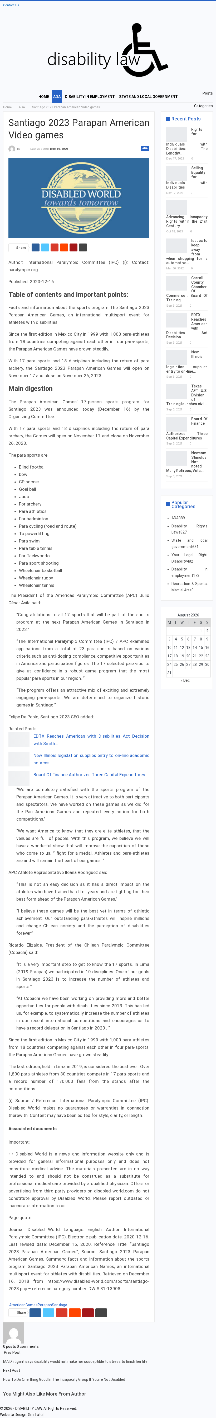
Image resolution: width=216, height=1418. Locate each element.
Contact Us (11, 5)
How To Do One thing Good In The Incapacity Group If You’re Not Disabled (64, 1379)
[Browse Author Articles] (13, 1332)
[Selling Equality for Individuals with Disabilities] (176, 173)
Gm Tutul (35, 1414)
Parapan (45, 1305)
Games (32, 1305)
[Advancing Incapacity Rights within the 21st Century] (176, 207)
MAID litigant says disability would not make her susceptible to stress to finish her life (75, 1361)
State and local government (148, 97)
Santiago (59, 1305)
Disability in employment (90, 97)
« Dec (185, 680)
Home (43, 97)
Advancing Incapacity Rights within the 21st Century (187, 221)
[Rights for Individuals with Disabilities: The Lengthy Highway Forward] (176, 134)
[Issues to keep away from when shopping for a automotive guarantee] (176, 245)
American (17, 1305)
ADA (57, 97)
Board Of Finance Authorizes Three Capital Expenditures (89, 774)
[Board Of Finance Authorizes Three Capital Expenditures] (19, 778)
